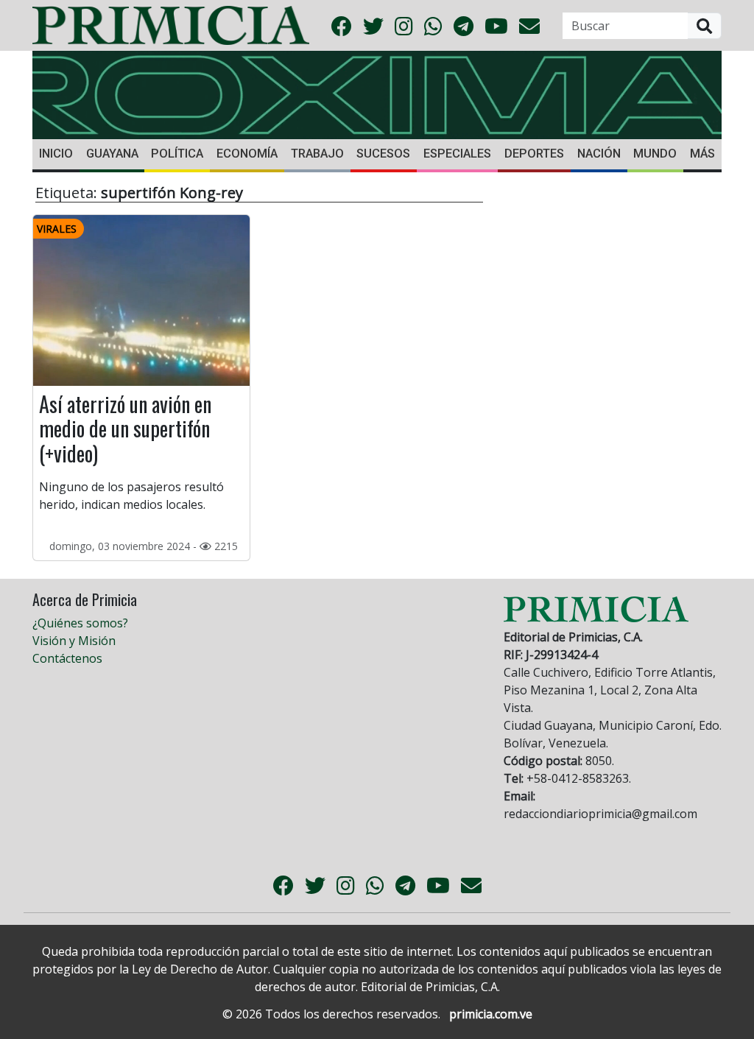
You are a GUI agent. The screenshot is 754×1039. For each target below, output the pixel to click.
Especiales (457, 154)
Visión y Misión (74, 641)
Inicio (56, 154)
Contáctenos (67, 658)
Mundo (655, 154)
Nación (599, 154)
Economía (247, 154)
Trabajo (317, 154)
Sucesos (383, 154)
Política (177, 154)
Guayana (112, 154)
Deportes (534, 154)
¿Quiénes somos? (80, 623)
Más (702, 154)
